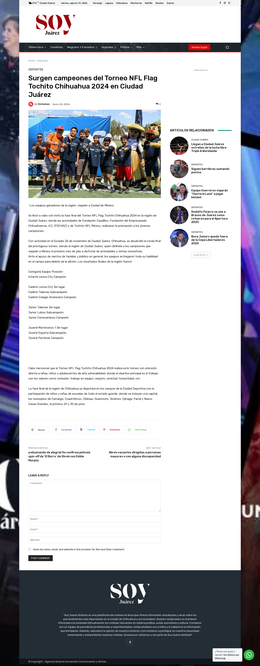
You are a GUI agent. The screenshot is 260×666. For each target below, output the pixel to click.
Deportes (42, 60)
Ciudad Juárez (199, 140)
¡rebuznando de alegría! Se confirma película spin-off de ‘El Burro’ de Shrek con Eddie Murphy (59, 456)
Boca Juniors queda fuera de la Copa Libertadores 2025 (209, 240)
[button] (227, 47)
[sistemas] (31, 104)
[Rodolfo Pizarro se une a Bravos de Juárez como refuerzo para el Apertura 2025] (179, 215)
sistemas (44, 104)
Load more (200, 254)
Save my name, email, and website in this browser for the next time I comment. (79, 549)
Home (31, 60)
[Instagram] (225, 3)
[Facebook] (220, 3)
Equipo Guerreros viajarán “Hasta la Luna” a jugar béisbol (209, 194)
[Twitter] (229, 3)
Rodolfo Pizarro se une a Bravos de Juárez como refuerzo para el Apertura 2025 (209, 217)
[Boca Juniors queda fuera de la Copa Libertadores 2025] (179, 238)
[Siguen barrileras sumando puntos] (179, 169)
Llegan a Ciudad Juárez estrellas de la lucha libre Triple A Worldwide (209, 147)
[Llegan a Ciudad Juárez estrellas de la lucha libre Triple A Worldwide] (179, 146)
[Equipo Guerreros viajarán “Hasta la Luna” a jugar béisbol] (179, 192)
